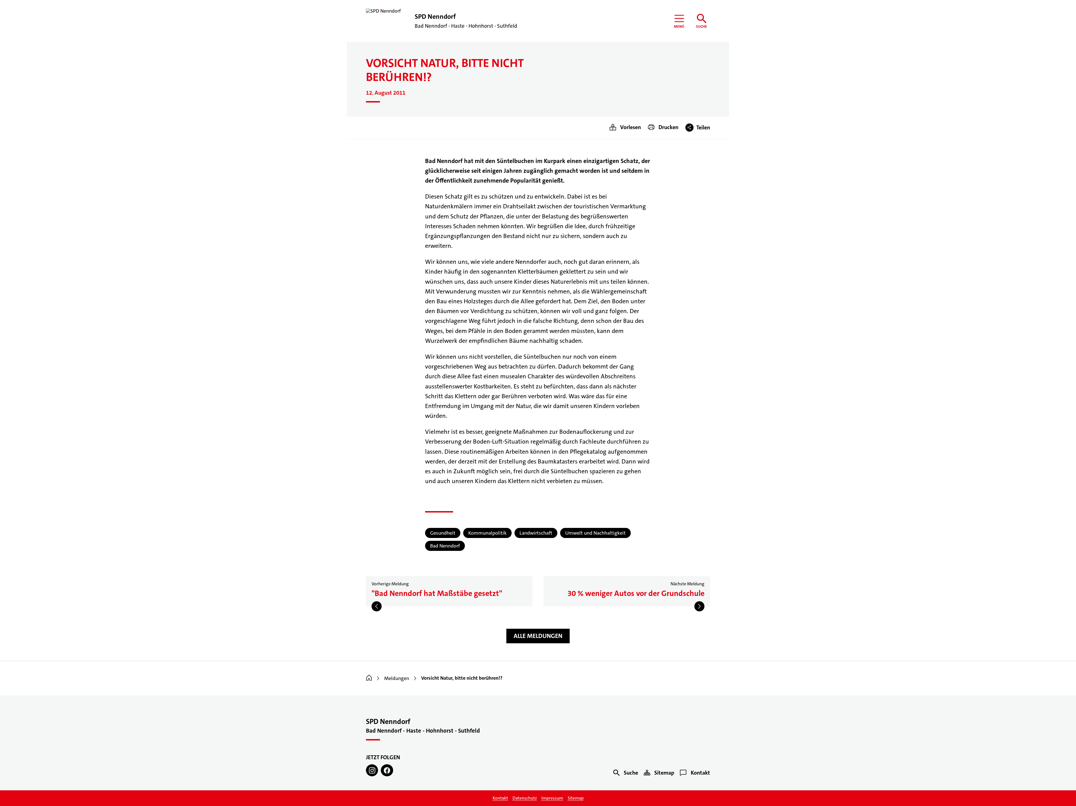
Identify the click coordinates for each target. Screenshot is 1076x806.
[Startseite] (369, 678)
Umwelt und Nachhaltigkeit (595, 533)
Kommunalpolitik (487, 533)
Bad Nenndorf (445, 545)
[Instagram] (372, 770)
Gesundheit (442, 533)
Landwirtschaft (536, 533)
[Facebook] (387, 770)
